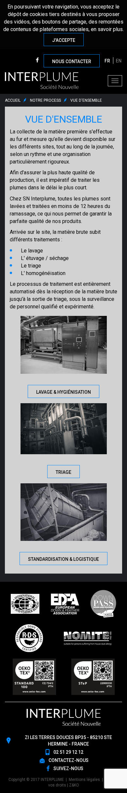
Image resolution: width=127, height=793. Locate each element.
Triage (63, 472)
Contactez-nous (69, 760)
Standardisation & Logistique (63, 559)
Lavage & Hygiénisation (63, 392)
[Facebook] (37, 61)
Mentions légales (84, 779)
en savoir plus (107, 29)
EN (118, 60)
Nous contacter (71, 61)
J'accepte (63, 40)
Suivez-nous (68, 768)
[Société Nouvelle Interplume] (41, 80)
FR (107, 60)
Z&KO (74, 785)
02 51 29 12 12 (68, 752)
